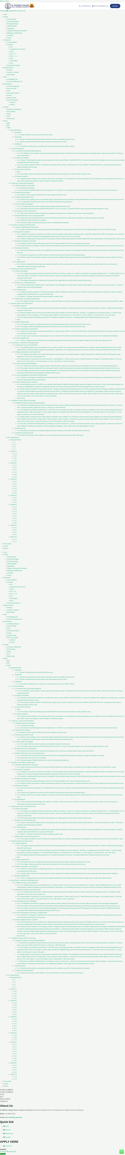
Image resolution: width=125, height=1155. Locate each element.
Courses (9, 44)
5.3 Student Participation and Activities (25, 329)
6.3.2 (15, 530)
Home (5, 14)
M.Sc (11, 63)
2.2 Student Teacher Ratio (21, 192)
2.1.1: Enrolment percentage (25, 188)
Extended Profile (15, 130)
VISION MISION (11, 26)
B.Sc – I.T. (13, 54)
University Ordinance (13, 86)
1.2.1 (15, 453)
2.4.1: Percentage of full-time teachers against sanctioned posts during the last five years (43, 206)
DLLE (8, 116)
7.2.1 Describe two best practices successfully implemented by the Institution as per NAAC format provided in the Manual (53, 430)
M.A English (13, 60)
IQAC (8, 123)
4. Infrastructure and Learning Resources (22, 269)
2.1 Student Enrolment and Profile (24, 185)
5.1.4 (15, 513)
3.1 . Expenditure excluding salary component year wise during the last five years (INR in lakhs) (45, 146)
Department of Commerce (18, 49)
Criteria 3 (13, 479)
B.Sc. (11, 58)
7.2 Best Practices (19, 428)
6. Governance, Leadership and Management (23, 342)
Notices (5, 548)
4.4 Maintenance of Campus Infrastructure (26, 299)
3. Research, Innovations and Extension (22, 225)
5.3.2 (15, 523)
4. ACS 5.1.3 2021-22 (6, 1092)
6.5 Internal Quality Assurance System (25, 382)
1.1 (14, 442)
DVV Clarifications (12, 437)
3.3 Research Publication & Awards (24, 241)
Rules (8, 91)
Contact (5, 546)
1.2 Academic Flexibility (21, 158)
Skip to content (4, 1)
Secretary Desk (11, 19)
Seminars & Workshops (14, 109)
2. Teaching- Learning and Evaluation (21, 183)
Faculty (9, 37)
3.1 (14, 449)
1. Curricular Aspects (16, 148)
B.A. (11, 47)
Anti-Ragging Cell (12, 79)
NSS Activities (11, 111)
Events (5, 107)
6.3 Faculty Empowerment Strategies (25, 363)
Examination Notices (13, 93)
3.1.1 (15, 481)
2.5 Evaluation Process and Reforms (25, 211)
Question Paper (11, 97)
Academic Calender (13, 72)
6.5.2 (15, 534)
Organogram (10, 28)
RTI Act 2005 (7, 544)
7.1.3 (15, 541)
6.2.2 (15, 527)
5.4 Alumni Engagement (21, 338)
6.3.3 (15, 532)
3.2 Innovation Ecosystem (21, 232)
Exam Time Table (12, 100)
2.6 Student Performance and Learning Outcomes (28, 215)
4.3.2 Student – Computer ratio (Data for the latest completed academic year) (40, 296)
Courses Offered (12, 42)
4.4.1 (15, 502)
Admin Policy (21, 398)
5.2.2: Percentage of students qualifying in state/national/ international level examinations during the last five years (51, 326)
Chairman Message (13, 21)
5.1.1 (15, 507)
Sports (9, 114)
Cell (4, 77)
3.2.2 (15, 484)
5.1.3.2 (2, 1094)
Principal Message (12, 23)
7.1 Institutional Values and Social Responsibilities (29, 403)
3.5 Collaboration (19, 262)
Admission (6, 40)
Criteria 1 (13, 451)
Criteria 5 (13, 504)
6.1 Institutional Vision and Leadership (25, 345)
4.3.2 (15, 500)
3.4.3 (15, 490)
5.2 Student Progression (21, 322)
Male (18, 171)
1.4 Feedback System (20, 176)
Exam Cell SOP (11, 88)
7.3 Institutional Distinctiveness (23, 433)
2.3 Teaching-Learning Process (23, 197)
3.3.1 (15, 486)
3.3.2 (15, 488)
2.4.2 (15, 474)
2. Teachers (17, 137)
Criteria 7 (13, 537)
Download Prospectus (13, 65)
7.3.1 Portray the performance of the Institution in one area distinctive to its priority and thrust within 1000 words (50, 435)
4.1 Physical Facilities (20, 271)
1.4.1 (15, 460)
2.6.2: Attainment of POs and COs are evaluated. (31, 220)
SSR (8, 127)
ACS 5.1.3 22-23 (5, 1099)
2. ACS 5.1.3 (4, 1101)
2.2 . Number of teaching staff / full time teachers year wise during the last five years (42, 141)
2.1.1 (15, 465)
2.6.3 (15, 477)
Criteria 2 (13, 463)
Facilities (9, 70)
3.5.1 (15, 493)
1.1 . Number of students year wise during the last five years (35, 134)
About (5, 17)
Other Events (11, 118)
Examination (7, 84)
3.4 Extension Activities (21, 248)
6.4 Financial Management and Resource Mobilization (30, 375)
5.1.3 (15, 511)
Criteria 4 (13, 495)
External (12, 102)
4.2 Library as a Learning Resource (24, 282)
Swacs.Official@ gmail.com (13, 1117)
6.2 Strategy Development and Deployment (27, 352)
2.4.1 (15, 472)
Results (9, 95)
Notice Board (11, 74)
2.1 (14, 444)
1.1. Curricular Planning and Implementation (27, 151)
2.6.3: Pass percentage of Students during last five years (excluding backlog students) (43, 222)
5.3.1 (15, 520)
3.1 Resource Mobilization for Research (25, 227)
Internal (12, 104)
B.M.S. (12, 51)
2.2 (14, 446)
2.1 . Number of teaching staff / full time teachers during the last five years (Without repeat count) (45, 139)
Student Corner (8, 67)
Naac (5, 121)
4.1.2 (15, 497)
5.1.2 (15, 509)
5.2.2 (15, 518)
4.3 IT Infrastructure (19, 289)
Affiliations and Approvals (14, 33)
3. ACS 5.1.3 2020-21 (6, 1090)
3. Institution (17, 144)
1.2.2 (15, 456)
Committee (10, 35)
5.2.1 (15, 516)
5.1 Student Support (20, 305)
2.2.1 (15, 470)
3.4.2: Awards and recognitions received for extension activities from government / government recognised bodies (51, 255)
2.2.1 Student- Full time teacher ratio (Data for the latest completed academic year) (41, 195)
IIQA (8, 125)
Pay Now (115, 6)
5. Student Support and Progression (21, 303)
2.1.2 (15, 467)
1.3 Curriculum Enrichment (22, 169)
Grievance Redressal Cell (14, 81)
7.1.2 (15, 539)
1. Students (17, 132)
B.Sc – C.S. (13, 56)
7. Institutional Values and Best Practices (22, 400)
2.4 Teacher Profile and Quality (23, 204)
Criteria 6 (13, 525)
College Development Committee (17, 30)
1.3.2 (15, 458)
